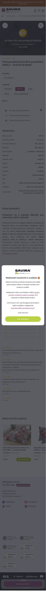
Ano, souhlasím (23, 319)
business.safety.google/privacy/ (23, 308)
